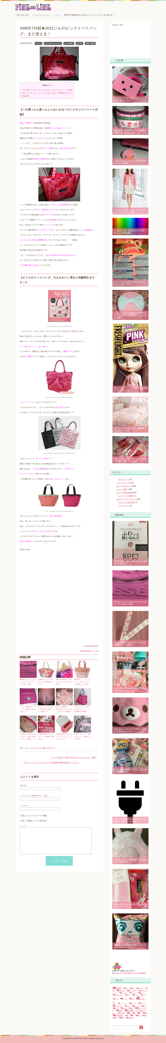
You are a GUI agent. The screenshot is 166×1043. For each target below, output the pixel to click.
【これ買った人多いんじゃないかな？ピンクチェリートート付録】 (47, 90)
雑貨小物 (130, 1018)
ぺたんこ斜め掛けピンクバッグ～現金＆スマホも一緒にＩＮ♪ (28, 709)
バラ (132, 999)
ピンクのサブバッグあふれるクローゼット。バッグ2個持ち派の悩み (82, 709)
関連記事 (25, 96)
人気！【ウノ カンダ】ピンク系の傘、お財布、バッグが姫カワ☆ (46, 709)
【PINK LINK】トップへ (89, 651)
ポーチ (128, 1006)
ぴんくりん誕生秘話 (126, 502)
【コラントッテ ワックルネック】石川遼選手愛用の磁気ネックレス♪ (51, 763)
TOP (23, 15)
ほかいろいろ (123, 479)
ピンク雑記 (69, 43)
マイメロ (136, 1006)
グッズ (136, 995)
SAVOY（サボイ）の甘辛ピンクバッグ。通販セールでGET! (82, 736)
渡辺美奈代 (119, 1015)
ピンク (38, 748)
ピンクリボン (123, 506)
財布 (138, 1015)
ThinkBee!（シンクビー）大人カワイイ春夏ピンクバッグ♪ (46, 682)
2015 (126, 988)
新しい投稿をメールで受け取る (34, 821)
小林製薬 (122, 1013)
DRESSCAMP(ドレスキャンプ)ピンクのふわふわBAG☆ (64, 682)
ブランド (133, 1003)
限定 (116, 1018)
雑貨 (122, 1018)
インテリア (132, 991)
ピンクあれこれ (124, 486)
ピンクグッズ (123, 483)
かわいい (122, 991)
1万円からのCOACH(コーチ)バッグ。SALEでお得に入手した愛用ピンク (28, 736)
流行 (146, 1013)
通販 (145, 1015)
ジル (26, 748)
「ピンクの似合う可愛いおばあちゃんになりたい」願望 (73, 757)
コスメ (144, 995)
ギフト (128, 995)
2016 (132, 988)
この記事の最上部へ (91, 646)
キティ (142, 993)
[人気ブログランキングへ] (117, 968)
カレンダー (124, 993)
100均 (118, 988)
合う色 (79, 43)
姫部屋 (120, 1011)
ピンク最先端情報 (125, 493)
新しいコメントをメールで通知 (34, 816)
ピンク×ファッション (52, 43)
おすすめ (140, 988)
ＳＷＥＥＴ (50, 748)
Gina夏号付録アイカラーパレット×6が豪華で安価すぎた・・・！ (46, 736)
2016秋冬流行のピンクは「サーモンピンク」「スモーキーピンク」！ (64, 736)
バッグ (38, 43)
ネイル (116, 999)
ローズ (117, 1008)
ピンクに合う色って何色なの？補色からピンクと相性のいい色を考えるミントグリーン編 (129, 315)
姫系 (131, 1008)
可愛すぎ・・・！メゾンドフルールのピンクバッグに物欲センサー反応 (82, 682)
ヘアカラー (119, 1006)
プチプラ (143, 1003)
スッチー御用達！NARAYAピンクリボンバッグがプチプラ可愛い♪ (64, 709)
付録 (44, 748)
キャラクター (119, 995)
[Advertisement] (39, 567)
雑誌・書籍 (90, 43)
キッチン (133, 993)
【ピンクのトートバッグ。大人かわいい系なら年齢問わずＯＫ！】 (47, 93)
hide (49, 85)
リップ (145, 1006)
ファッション (123, 1003)
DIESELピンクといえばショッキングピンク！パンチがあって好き (28, 682)
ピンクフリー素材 (125, 496)
